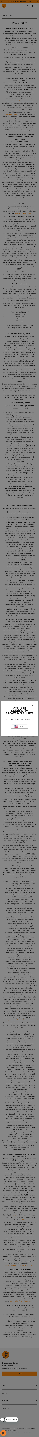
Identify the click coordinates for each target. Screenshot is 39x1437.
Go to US (22, 726)
